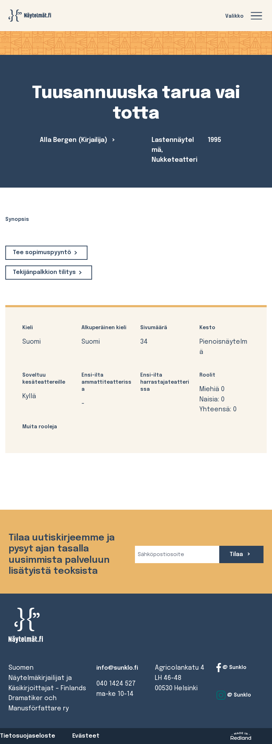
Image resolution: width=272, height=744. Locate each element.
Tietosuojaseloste (27, 736)
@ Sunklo (233, 667)
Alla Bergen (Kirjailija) (74, 140)
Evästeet (86, 736)
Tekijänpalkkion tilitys (44, 272)
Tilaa (237, 554)
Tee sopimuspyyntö (42, 253)
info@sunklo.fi (117, 668)
